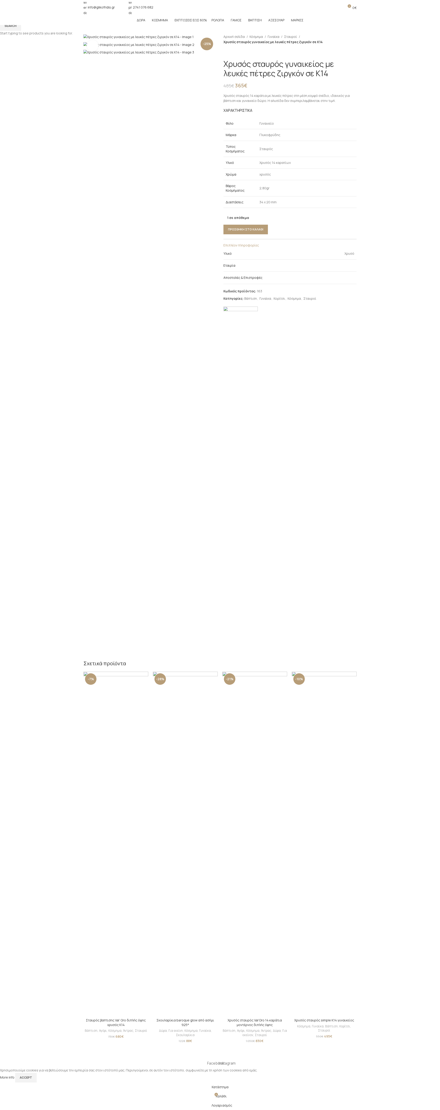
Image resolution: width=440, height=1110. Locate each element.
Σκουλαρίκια (185, 1035)
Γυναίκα (205, 1031)
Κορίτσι (344, 1026)
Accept (26, 1077)
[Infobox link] (99, 7)
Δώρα (163, 1031)
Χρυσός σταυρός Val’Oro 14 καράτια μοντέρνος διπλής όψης (255, 1022)
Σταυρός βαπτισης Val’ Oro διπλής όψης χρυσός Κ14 (116, 1022)
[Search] (339, 7)
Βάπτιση (91, 1031)
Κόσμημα (114, 1031)
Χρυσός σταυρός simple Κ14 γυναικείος (324, 1020)
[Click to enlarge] (92, 45)
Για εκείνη (175, 1031)
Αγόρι (103, 1031)
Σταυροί (141, 1031)
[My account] (331, 7)
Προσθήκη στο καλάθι (245, 229)
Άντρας (128, 1031)
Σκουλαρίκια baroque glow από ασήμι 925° (185, 1022)
